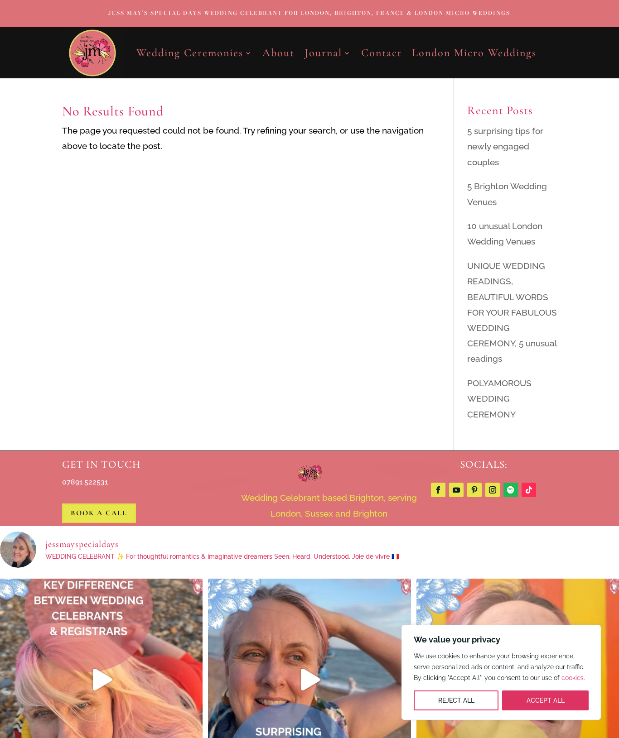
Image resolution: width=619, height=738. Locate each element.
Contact (381, 52)
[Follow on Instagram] (492, 490)
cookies (572, 677)
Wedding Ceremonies (189, 52)
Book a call (99, 513)
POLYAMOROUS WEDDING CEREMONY (499, 398)
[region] (501, 672)
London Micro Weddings (474, 52)
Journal (323, 52)
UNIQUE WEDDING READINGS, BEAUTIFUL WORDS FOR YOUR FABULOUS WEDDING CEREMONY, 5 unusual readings (512, 312)
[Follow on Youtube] (456, 490)
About (278, 52)
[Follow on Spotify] (510, 490)
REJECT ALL (456, 700)
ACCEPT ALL (546, 700)
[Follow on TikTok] (529, 490)
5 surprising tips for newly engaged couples (505, 146)
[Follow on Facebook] (438, 490)
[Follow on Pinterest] (474, 490)
